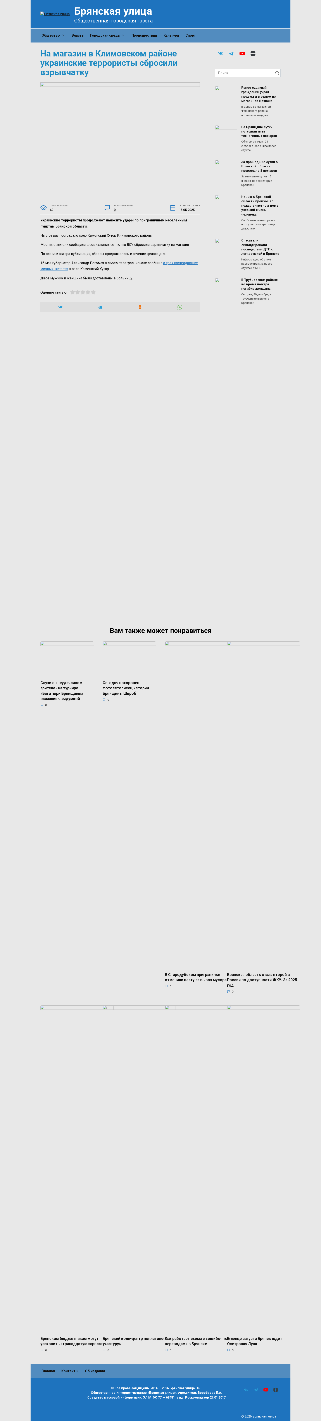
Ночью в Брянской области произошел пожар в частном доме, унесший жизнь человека (260, 205)
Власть (78, 35)
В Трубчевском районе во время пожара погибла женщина (259, 284)
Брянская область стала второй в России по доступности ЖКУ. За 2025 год (262, 979)
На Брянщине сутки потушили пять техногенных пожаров (259, 131)
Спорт (190, 35)
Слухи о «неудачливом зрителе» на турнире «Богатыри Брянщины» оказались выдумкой (61, 690)
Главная (48, 1371)
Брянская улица (113, 11)
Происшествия (144, 35)
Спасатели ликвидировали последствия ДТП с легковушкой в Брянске (260, 247)
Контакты (69, 1371)
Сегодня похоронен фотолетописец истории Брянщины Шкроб (126, 687)
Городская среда (105, 35)
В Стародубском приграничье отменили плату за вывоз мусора (195, 977)
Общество (50, 35)
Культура (171, 35)
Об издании (95, 1371)
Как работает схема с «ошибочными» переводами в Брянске (200, 1341)
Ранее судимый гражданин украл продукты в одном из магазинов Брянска (258, 94)
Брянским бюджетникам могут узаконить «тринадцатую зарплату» (73, 1341)
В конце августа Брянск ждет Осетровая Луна (254, 1341)
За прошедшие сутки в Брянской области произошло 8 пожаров (259, 166)
